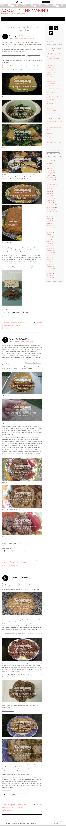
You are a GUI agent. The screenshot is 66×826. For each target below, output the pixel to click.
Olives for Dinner (51, 81)
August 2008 (50, 273)
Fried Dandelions (51, 65)
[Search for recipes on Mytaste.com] (51, 41)
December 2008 (51, 271)
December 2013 (51, 205)
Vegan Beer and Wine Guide (54, 142)
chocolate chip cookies (9, 561)
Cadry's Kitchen (50, 56)
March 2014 (49, 198)
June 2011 (49, 241)
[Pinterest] (56, 28)
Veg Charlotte (50, 103)
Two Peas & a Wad (51, 101)
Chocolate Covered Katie (53, 58)
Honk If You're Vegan (52, 72)
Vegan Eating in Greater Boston (45, 19)
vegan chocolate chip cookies (11, 565)
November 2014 (50, 179)
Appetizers (16, 341)
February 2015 (50, 173)
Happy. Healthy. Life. (52, 69)
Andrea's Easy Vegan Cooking (54, 53)
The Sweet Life (50, 99)
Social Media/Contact (27, 19)
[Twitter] (51, 33)
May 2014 (49, 193)
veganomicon (5, 328)
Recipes (16, 19)
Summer (32, 38)
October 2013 (50, 209)
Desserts (16, 38)
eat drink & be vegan (15, 562)
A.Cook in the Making (24, 10)
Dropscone (49, 60)
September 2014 (51, 184)
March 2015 (49, 170)
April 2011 (49, 246)
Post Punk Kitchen (51, 92)
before (33, 263)
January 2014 (50, 202)
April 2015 (49, 168)
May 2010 (49, 255)
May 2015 (49, 166)
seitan (16, 325)
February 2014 (50, 200)
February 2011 (50, 250)
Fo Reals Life (50, 63)
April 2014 (49, 195)
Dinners (21, 38)
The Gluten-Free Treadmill (53, 96)
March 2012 (49, 232)
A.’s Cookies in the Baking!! (20, 577)
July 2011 (49, 239)
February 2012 (50, 234)
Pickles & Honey (51, 83)
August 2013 (50, 214)
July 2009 (49, 257)
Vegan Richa (50, 108)
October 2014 (50, 182)
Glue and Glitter (50, 67)
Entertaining (26, 38)
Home (3, 19)
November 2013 (50, 207)
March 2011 (49, 248)
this (3, 176)
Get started (46, 2)
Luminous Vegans (51, 76)
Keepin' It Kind (50, 74)
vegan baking (8, 807)
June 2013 (49, 218)
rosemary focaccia (10, 324)
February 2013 (50, 227)
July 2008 (49, 275)
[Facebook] (51, 28)
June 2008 (49, 278)
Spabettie (49, 94)
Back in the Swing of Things (20, 339)
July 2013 (49, 216)
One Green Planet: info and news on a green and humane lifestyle (54, 127)
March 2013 (49, 225)
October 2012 (50, 230)
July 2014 (49, 189)
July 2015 (49, 163)
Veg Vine (49, 140)
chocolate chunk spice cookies (11, 322)
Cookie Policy (34, 823)
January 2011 (50, 252)
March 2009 (49, 264)
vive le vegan (13, 566)
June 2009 (49, 259)
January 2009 (50, 268)
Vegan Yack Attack (51, 110)
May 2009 (49, 262)
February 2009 (50, 266)
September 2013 (51, 211)
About (9, 19)
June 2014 (49, 191)
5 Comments (39, 322)
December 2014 (51, 177)
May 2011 (49, 243)
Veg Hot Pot (49, 106)
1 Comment (39, 561)
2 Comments (39, 804)
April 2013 (49, 223)
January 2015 (50, 175)
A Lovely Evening (16, 36)
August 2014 (50, 186)
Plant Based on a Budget (53, 85)
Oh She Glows (50, 79)
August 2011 (50, 236)
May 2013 (49, 220)
